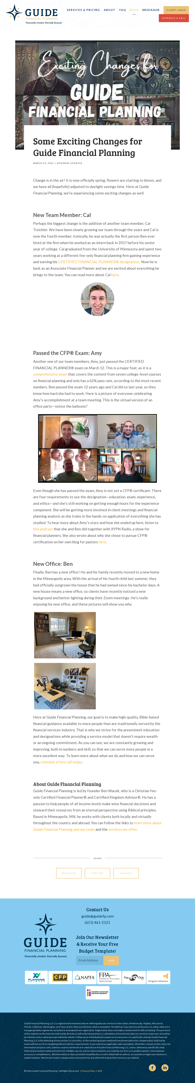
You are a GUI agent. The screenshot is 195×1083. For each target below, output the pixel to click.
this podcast (43, 529)
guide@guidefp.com (97, 916)
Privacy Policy (88, 1070)
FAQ (122, 9)
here (115, 275)
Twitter (97, 873)
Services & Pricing (83, 9)
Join (111, 960)
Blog (134, 9)
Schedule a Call (174, 18)
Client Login (176, 10)
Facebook (69, 873)
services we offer (122, 829)
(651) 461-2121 (97, 922)
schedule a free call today (61, 762)
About (109, 9)
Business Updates (69, 163)
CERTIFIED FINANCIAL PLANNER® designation (98, 262)
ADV (100, 1070)
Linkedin (126, 873)
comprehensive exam (50, 374)
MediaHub (151, 9)
